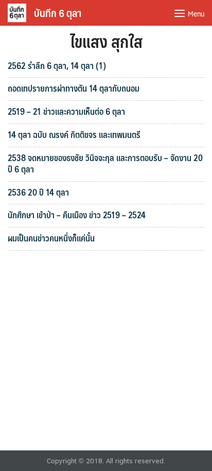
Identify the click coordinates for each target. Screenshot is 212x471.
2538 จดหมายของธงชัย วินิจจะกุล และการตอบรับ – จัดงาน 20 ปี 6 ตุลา (105, 163)
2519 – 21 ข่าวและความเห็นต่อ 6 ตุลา (66, 111)
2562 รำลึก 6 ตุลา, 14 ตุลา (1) (57, 65)
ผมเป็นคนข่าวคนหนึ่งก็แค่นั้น (51, 238)
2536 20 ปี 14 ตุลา (38, 192)
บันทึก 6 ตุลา (57, 13)
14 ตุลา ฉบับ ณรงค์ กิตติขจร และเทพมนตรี (74, 134)
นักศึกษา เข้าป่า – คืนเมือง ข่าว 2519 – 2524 (77, 214)
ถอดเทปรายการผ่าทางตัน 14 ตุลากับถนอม (73, 88)
